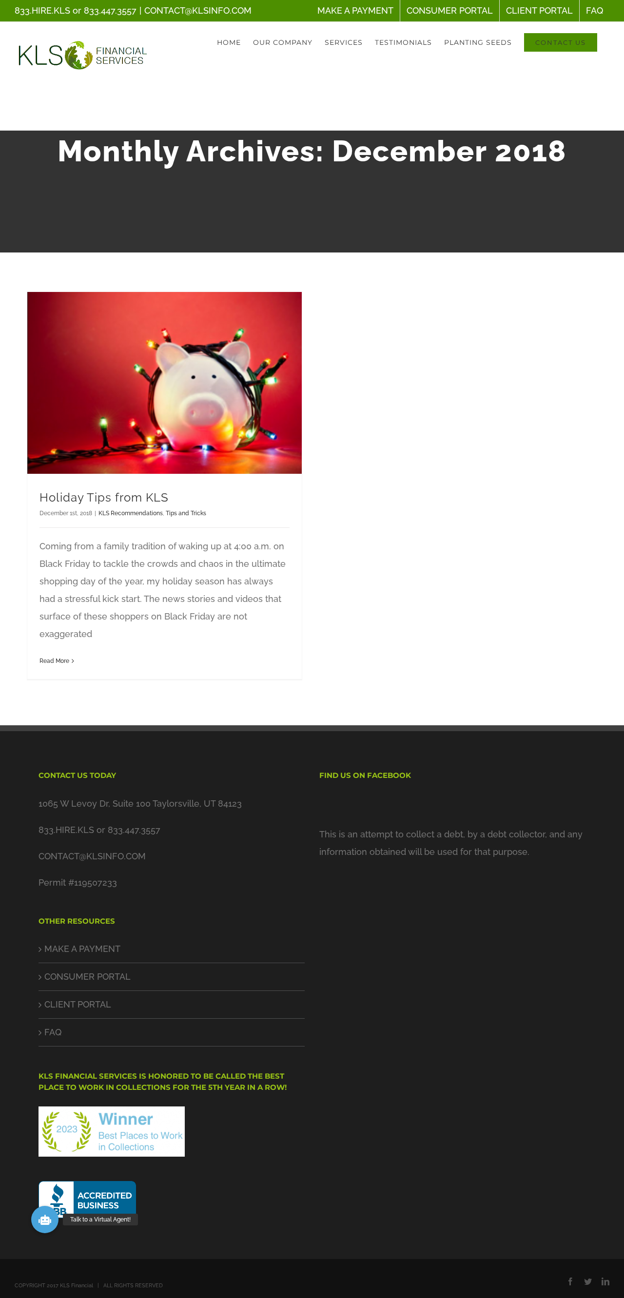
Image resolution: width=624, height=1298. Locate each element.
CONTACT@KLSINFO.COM (198, 10)
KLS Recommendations (130, 513)
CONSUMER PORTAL (87, 976)
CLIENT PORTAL (77, 1004)
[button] (44, 1219)
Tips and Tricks (186, 513)
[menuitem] (355, 10)
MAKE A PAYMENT (82, 949)
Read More (54, 661)
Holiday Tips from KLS (104, 497)
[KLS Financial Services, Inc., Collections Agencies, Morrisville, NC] (87, 1203)
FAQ (52, 1032)
